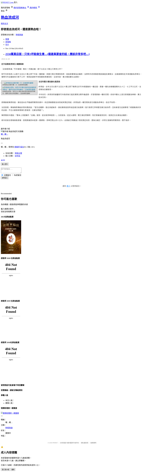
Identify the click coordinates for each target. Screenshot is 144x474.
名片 (7, 45)
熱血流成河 (10, 17)
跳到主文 (4, 24)
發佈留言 (5, 178)
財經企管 (18, 153)
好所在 (17, 156)
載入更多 (5, 164)
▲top (3, 160)
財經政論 (19, 35)
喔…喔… (4, 134)
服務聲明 (93, 443)
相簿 (7, 39)
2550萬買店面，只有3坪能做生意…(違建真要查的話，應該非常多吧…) (47, 54)
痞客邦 (17, 147)
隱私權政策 (84, 443)
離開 (12, 469)
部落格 (8, 42)
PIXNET (55, 443)
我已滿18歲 (5, 469)
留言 (22, 147)
